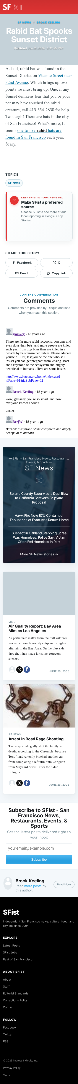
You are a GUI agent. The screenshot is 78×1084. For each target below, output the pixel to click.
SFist (11, 912)
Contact (8, 1007)
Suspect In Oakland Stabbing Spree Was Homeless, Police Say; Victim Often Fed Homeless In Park (39, 537)
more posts (33, 886)
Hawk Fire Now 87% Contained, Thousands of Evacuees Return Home (39, 517)
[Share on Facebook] (27, 669)
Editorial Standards (15, 993)
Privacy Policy (12, 1067)
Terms (6, 1075)
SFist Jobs (10, 952)
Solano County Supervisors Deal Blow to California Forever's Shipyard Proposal (39, 497)
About (7, 979)
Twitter (8, 1034)
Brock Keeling (48, 22)
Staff (6, 986)
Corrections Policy (15, 1000)
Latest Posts (11, 945)
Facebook (9, 1027)
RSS (5, 1041)
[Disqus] (39, 381)
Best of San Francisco (17, 959)
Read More (64, 884)
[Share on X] (19, 669)
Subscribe (39, 859)
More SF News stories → (39, 554)
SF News (24, 22)
